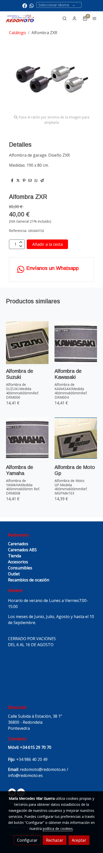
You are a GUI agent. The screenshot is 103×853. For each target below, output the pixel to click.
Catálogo (17, 32)
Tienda (14, 556)
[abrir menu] (94, 18)
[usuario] (74, 18)
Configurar (27, 840)
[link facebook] (24, 5)
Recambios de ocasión (28, 580)
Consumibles (20, 568)
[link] (20, 18)
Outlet (14, 574)
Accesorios (18, 562)
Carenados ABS (22, 550)
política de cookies (58, 828)
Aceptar (79, 840)
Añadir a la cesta (47, 244)
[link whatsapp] (32, 5)
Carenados (18, 543)
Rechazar (54, 840)
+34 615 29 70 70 (35, 747)
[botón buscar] (64, 18)
